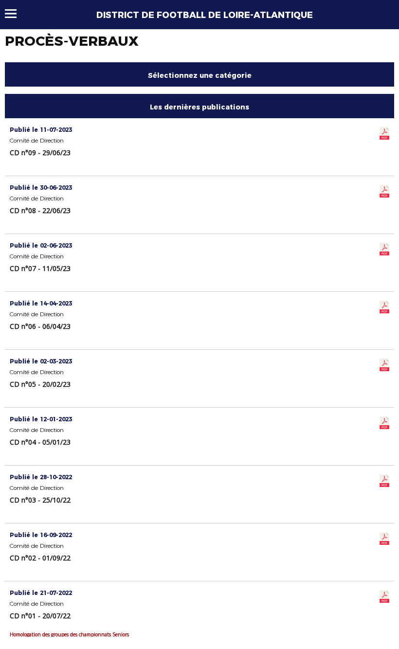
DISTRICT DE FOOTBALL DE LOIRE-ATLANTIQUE (204, 15)
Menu (15, 13)
